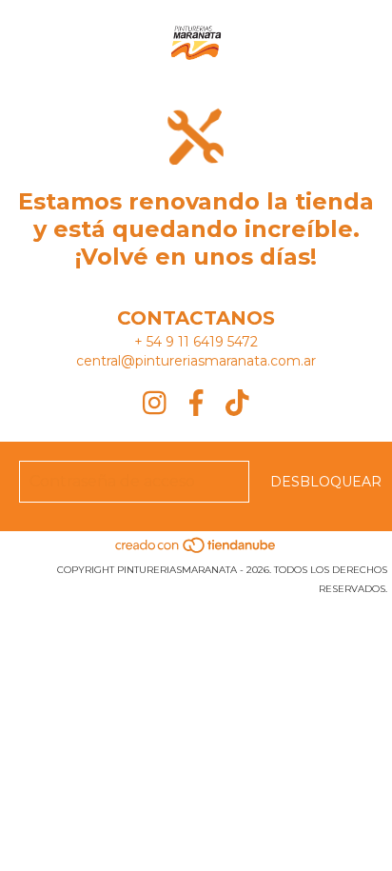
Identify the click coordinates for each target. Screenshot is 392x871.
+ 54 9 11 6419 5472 (196, 341)
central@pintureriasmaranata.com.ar (196, 360)
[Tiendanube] (196, 550)
